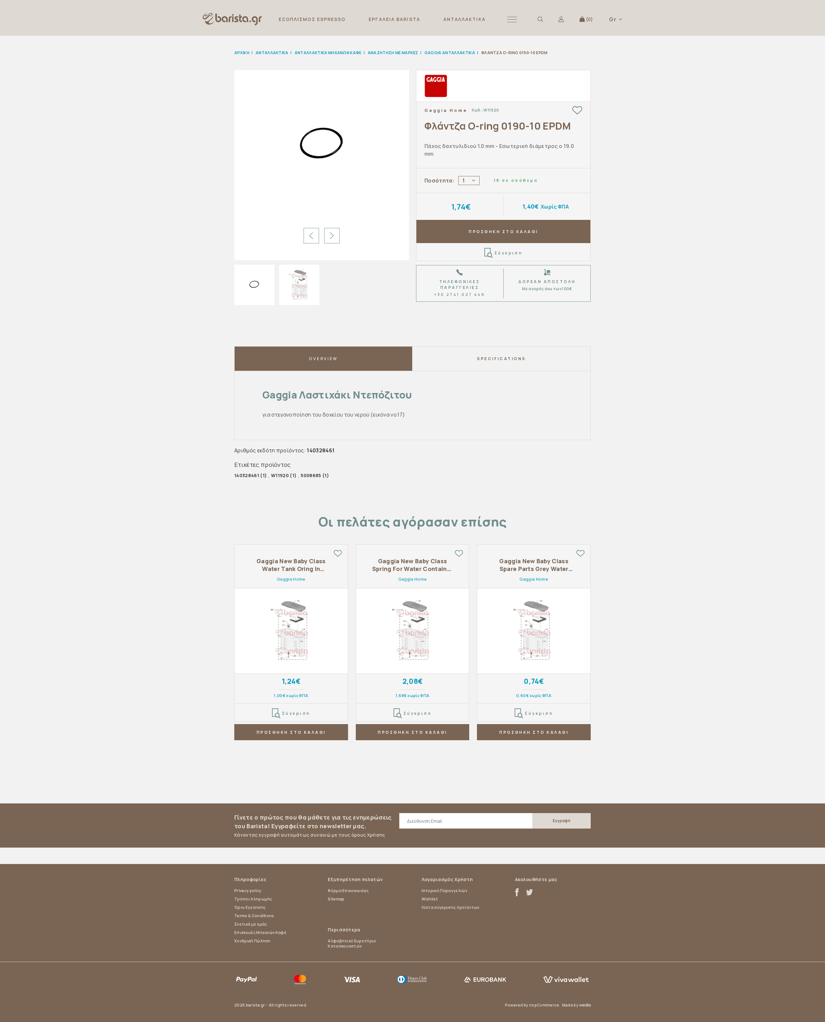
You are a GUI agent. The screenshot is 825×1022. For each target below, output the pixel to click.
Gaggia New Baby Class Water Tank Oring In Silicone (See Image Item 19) (291, 565)
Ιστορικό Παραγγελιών (444, 890)
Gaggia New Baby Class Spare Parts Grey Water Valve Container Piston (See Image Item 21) (533, 565)
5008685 (311, 475)
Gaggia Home (445, 110)
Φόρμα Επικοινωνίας (348, 890)
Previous (311, 235)
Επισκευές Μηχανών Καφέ (260, 932)
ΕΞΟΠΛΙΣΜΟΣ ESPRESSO (312, 19)
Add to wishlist (577, 110)
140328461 (246, 475)
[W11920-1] (321, 146)
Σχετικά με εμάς (250, 924)
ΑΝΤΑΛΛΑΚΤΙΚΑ (464, 19)
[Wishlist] (338, 553)
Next (332, 235)
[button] (512, 19)
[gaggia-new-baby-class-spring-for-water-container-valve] (412, 631)
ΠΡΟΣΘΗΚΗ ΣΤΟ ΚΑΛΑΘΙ (503, 231)
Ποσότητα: (439, 180)
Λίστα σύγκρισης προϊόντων (451, 907)
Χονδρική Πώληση (252, 941)
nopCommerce (544, 1005)
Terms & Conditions (254, 916)
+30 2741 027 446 (459, 294)
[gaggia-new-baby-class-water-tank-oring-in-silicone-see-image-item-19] (291, 631)
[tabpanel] (291, 648)
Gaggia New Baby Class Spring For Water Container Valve (412, 565)
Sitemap (336, 899)
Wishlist (430, 899)
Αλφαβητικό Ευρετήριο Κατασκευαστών (352, 943)
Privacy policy (247, 890)
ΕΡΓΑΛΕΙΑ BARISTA (394, 19)
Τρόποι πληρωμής (253, 899)
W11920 (280, 475)
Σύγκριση (508, 253)
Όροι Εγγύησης (250, 907)
